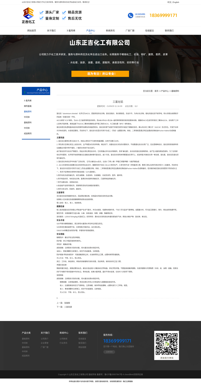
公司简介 (44, 339)
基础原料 (175, 91)
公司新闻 (63, 339)
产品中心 (165, 91)
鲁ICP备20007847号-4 (114, 374)
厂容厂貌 (44, 347)
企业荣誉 (44, 343)
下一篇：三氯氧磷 (64, 307)
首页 (156, 91)
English (176, 2)
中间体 (25, 343)
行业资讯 (63, 343)
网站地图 (82, 347)
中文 (169, 2)
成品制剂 (26, 356)
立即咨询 (109, 352)
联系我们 (82, 343)
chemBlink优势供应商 (133, 374)
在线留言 (82, 339)
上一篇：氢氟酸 (63, 303)
